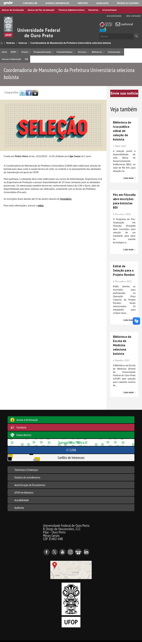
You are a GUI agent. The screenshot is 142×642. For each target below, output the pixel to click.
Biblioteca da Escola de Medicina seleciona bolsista (122, 345)
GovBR (8, 3)
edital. (41, 205)
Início (1, 42)
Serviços (82, 52)
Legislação (102, 3)
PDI (26, 59)
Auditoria (19, 507)
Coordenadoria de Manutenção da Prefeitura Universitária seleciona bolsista (71, 43)
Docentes (93, 9)
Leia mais (129, 178)
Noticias (10, 43)
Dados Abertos (23, 435)
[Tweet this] (23, 92)
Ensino (25, 52)
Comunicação (114, 52)
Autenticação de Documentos (29, 485)
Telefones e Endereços (26, 470)
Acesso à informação (57, 3)
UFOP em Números (23, 492)
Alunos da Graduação (13, 9)
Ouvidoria (21, 427)
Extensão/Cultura (64, 52)
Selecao (22, 43)
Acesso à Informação (11, 59)
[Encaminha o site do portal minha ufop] (106, 24)
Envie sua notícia (124, 93)
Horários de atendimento (27, 477)
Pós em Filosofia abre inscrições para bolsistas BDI (124, 201)
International (109, 9)
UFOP (13, 52)
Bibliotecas (97, 52)
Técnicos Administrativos (71, 9)
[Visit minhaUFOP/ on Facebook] (29, 92)
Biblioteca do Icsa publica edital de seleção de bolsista (122, 130)
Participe (83, 3)
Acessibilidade (113, 15)
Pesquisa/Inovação (42, 52)
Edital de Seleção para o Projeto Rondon (124, 270)
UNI (71, 450)
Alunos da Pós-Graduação (41, 9)
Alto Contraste (133, 15)
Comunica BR (30, 3)
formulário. (66, 199)
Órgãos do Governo (128, 3)
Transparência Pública (71, 442)
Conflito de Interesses (71, 457)
